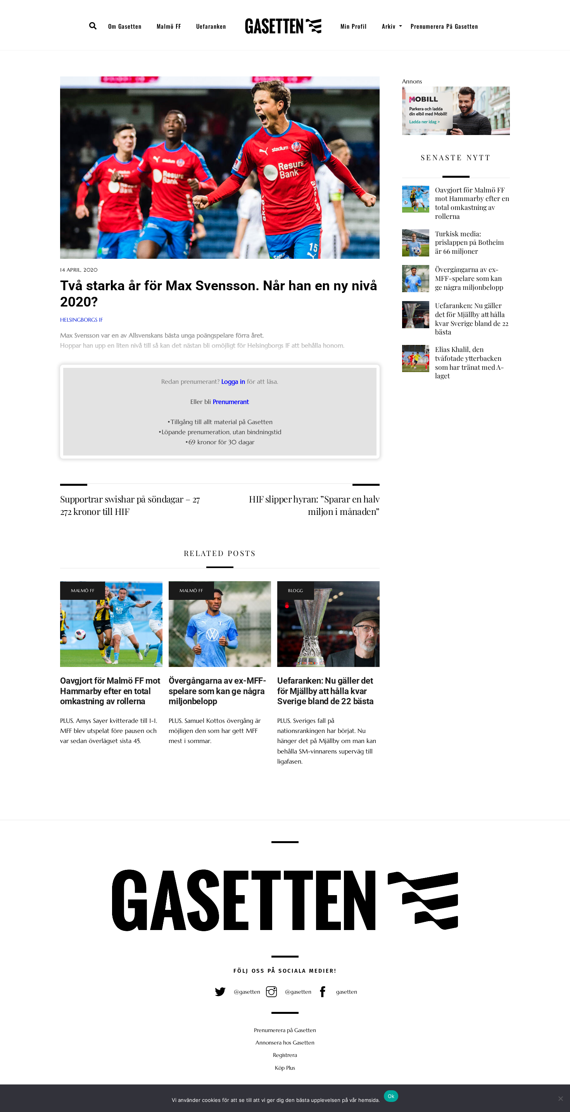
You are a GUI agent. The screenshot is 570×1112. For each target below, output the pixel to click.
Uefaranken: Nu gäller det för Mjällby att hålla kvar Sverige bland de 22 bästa (325, 691)
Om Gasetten (125, 26)
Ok (391, 1096)
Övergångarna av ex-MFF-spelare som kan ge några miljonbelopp (217, 691)
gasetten (346, 991)
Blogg (295, 590)
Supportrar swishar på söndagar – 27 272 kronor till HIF (130, 505)
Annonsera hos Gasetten (285, 1042)
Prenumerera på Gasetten (444, 26)
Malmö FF (169, 26)
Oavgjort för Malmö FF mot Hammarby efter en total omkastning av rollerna (110, 691)
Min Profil (353, 26)
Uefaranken (211, 26)
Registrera (285, 1054)
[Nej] (560, 1098)
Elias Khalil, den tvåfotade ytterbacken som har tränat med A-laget (469, 362)
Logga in (233, 381)
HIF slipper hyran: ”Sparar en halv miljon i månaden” (314, 505)
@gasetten (246, 991)
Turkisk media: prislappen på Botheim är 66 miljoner (469, 242)
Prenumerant (231, 401)
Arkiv (389, 26)
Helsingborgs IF (81, 319)
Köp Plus (285, 1067)
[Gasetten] (283, 26)
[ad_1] (456, 133)
